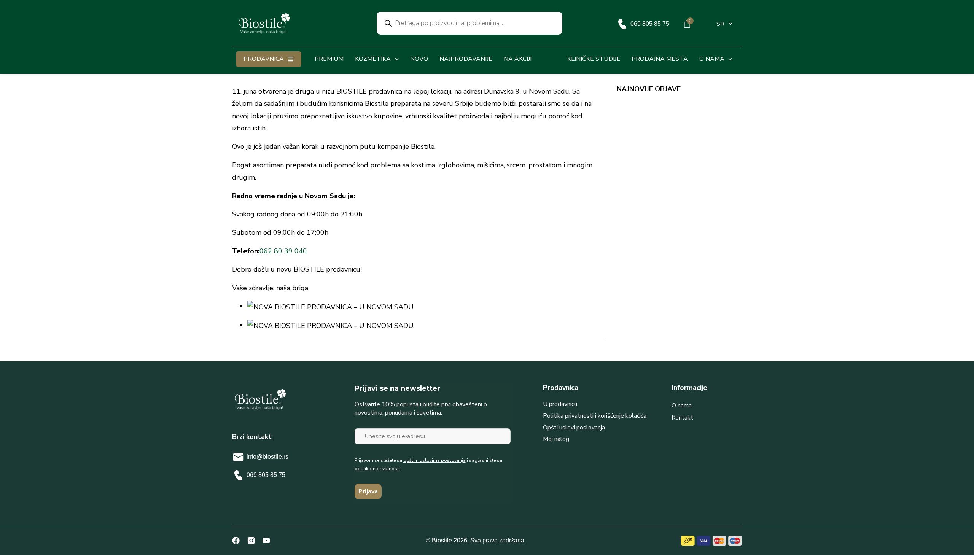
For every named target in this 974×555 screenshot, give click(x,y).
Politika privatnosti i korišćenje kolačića (594, 416)
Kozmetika (373, 59)
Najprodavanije (465, 59)
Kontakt (682, 417)
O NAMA (711, 59)
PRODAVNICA (264, 59)
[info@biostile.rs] (238, 457)
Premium (329, 59)
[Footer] (251, 540)
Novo (419, 59)
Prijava (368, 491)
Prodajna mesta (660, 59)
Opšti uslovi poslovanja (574, 427)
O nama (682, 405)
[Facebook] (236, 540)
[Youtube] (266, 540)
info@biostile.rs (267, 456)
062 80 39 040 (283, 251)
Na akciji (518, 59)
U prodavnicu (560, 404)
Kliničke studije (593, 59)
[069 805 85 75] (622, 24)
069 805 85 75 (649, 24)
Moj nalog (556, 439)
